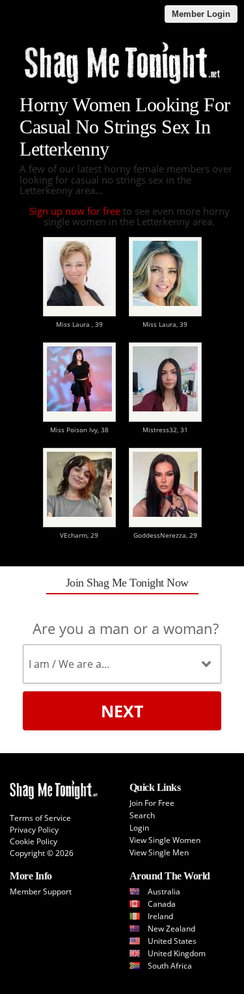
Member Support (41, 891)
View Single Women (164, 840)
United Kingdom (177, 953)
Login (139, 827)
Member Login (201, 14)
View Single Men (159, 852)
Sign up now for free (74, 210)
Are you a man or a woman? (126, 628)
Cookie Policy (33, 841)
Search (142, 815)
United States (172, 940)
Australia (164, 891)
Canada (162, 903)
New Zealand (171, 928)
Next (122, 711)
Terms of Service (40, 817)
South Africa (170, 965)
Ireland (160, 916)
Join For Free (151, 802)
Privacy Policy (34, 829)
